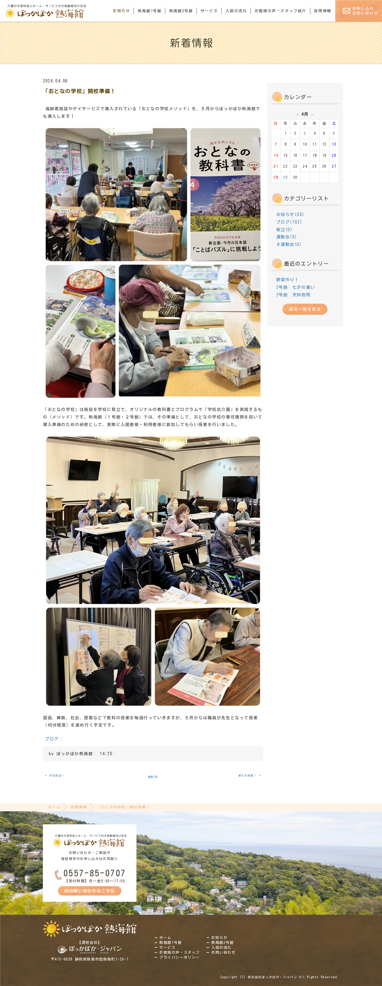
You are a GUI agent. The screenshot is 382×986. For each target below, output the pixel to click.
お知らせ (121, 11)
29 (285, 177)
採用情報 (322, 11)
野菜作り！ (287, 280)
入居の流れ (236, 11)
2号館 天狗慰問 (293, 295)
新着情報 (79, 807)
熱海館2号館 (181, 11)
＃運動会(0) (289, 244)
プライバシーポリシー (179, 957)
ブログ (52, 739)
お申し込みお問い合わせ (365, 10)
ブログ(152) (289, 222)
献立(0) (284, 229)
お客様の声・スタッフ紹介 (280, 11)
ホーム (54, 807)
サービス (209, 11)
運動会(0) (287, 237)
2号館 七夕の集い (295, 287)
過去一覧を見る (305, 309)
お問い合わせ (223, 952)
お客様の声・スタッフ (179, 952)
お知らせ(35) (290, 214)
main (153, 776)
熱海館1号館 (150, 11)
